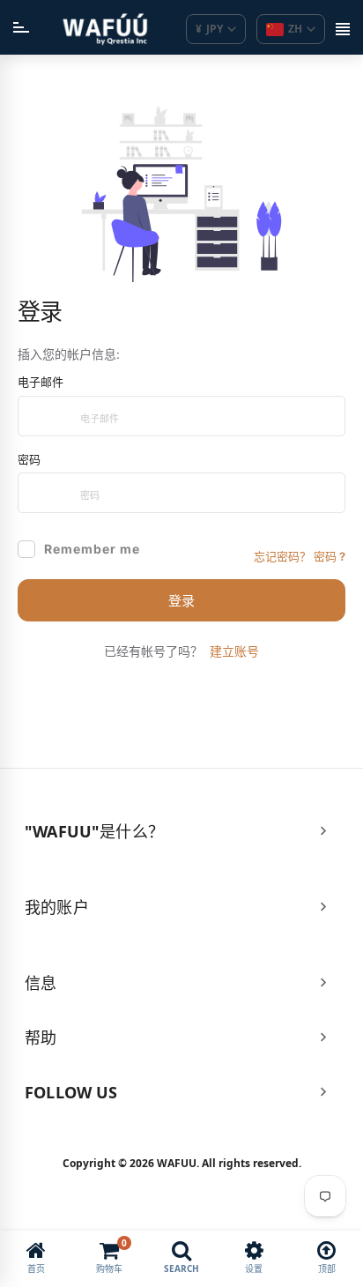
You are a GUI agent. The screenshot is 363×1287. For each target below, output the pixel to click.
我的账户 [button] (57, 907)
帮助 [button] (40, 1037)
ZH (295, 28)
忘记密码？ (299, 556)
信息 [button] (40, 982)
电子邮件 (40, 382)
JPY (209, 28)
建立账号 (234, 651)
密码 (29, 459)
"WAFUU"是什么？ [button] (94, 831)
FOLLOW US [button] (71, 1092)
